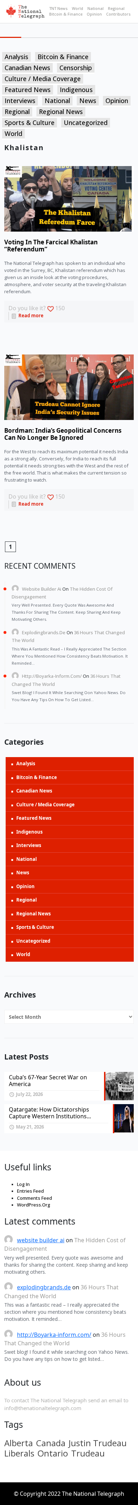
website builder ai (41, 589)
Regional (116, 8)
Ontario (53, 1453)
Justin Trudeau (98, 1443)
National (95, 8)
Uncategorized (86, 122)
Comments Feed (34, 1198)
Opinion (94, 14)
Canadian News (27, 67)
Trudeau (88, 1453)
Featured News (28, 89)
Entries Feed (30, 1191)
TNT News (58, 8)
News (87, 100)
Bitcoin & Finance (65, 14)
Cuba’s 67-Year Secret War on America (48, 1080)
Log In (23, 1184)
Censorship (75, 67)
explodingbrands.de (43, 632)
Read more (30, 315)
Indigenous (76, 89)
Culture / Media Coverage (43, 78)
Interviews (20, 100)
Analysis (16, 56)
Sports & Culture (29, 122)
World (77, 8)
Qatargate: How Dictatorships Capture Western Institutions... (50, 1113)
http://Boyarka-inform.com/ (52, 676)
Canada (50, 1443)
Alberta (18, 1443)
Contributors (118, 14)
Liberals (19, 1453)
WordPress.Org (33, 1205)
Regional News (61, 111)
